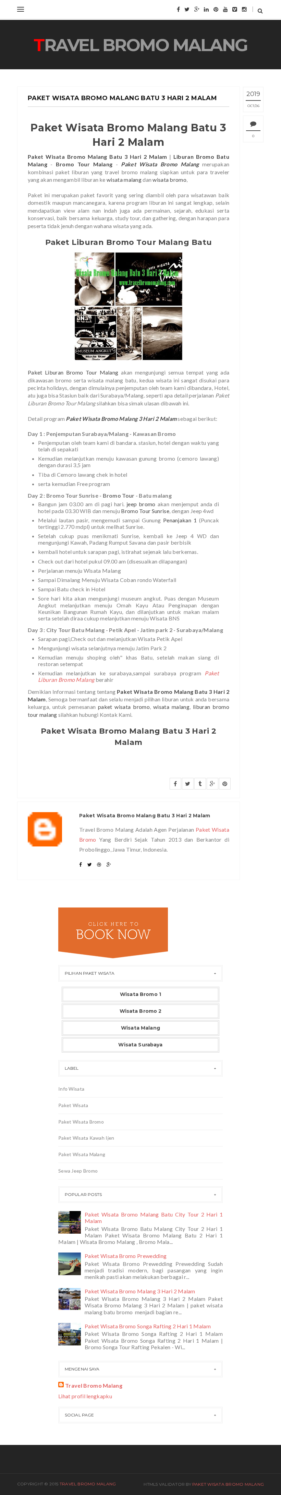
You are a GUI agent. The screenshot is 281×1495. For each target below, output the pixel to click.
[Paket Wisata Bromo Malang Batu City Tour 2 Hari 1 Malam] (70, 1221)
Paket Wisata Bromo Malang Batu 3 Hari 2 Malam (122, 98)
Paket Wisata (73, 1105)
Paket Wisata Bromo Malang (228, 1484)
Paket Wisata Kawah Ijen (86, 1138)
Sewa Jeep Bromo (78, 1171)
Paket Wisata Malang (81, 1154)
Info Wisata (71, 1089)
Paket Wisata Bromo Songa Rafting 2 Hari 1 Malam (148, 1326)
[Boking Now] (113, 932)
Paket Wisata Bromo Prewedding (126, 1256)
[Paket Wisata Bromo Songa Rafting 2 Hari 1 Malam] (70, 1333)
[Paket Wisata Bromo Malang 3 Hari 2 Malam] (70, 1298)
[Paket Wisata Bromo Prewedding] (70, 1263)
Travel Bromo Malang (140, 45)
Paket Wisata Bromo (81, 1122)
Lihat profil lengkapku (85, 1396)
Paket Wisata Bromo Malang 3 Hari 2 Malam (140, 1291)
